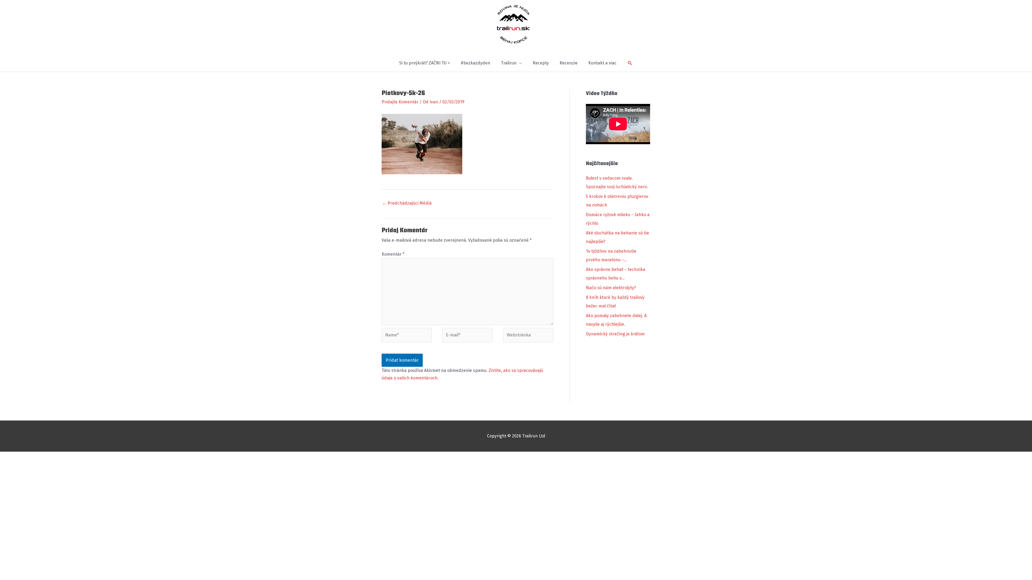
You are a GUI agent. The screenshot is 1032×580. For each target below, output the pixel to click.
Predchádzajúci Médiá (407, 203)
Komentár (393, 254)
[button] (630, 63)
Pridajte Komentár (400, 101)
